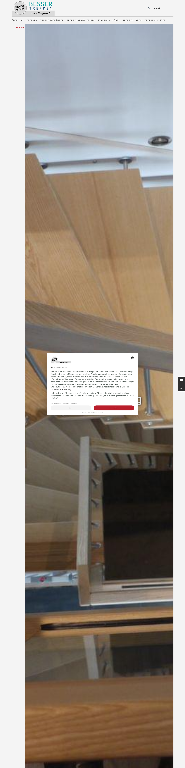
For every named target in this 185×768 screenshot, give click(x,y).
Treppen (32, 20)
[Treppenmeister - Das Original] (33, 8)
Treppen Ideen (132, 20)
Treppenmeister (155, 20)
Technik (19, 27)
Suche (148, 8)
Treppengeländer (52, 20)
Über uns (18, 20)
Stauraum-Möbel (109, 20)
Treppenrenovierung (81, 20)
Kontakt (157, 8)
